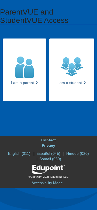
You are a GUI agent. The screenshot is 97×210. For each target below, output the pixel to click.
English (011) (19, 153)
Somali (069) (50, 159)
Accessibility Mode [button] (47, 183)
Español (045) (48, 153)
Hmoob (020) (77, 153)
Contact (48, 140)
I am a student (70, 82)
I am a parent (23, 82)
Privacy (48, 145)
